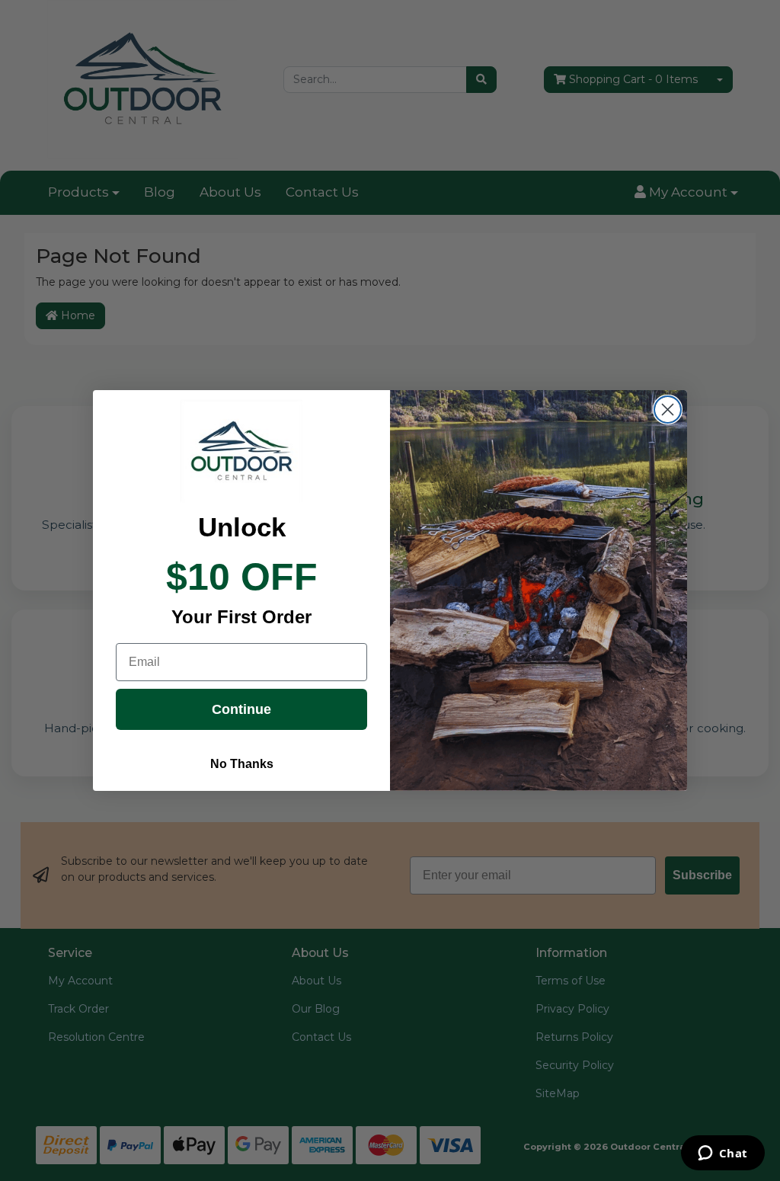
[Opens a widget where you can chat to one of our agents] (722, 1154)
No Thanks (241, 763)
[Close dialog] (667, 409)
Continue (241, 709)
